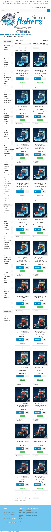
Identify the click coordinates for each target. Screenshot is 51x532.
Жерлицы (6, 85)
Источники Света (6, 118)
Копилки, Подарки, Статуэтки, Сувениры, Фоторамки (6, 136)
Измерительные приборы (7, 112)
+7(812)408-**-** (29, 34)
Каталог (2, 34)
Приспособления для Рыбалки (7, 271)
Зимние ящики (7, 109)
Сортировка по (18, 43)
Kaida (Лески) (7, 189)
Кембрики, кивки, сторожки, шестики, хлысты (6, 127)
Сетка (44, 44)
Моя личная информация (31, 515)
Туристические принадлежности (7, 304)
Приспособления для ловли (7, 268)
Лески (6, 179)
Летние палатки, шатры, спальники (7, 218)
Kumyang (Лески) (6, 196)
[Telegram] (22, 32)
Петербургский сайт (15, 531)
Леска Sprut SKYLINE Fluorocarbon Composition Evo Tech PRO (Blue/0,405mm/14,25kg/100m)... (40, 222)
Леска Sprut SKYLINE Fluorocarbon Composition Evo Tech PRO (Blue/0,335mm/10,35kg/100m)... (40, 184)
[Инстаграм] (29, 32)
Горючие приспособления (7, 76)
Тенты (5, 301)
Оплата (7, 34)
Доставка (12, 34)
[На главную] (4, 36)
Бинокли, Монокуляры (7, 56)
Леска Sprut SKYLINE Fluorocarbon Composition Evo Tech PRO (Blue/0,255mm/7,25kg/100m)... (22, 146)
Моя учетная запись (32, 508)
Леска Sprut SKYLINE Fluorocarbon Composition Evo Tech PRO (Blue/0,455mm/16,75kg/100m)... (22, 259)
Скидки (20, 510)
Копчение (6, 141)
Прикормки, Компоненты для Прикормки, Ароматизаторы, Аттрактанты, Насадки (7, 258)
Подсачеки (6, 242)
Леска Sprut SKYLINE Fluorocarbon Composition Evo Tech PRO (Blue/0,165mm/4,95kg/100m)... (22, 71)
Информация (7, 311)
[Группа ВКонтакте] (24, 32)
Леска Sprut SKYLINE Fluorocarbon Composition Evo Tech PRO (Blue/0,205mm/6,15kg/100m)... (22, 109)
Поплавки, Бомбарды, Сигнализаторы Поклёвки (7, 247)
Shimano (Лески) (6, 201)
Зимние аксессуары (6, 97)
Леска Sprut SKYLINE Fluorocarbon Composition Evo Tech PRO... (22, 296)
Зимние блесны (7, 100)
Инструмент (6, 115)
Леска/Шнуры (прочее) (7, 177)
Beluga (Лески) (8, 183)
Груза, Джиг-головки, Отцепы (6, 81)
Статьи (23, 34)
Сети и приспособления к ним (7, 284)
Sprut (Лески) (7, 204)
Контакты (17, 34)
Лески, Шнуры (7, 174)
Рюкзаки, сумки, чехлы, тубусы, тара (7, 276)
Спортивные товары (6, 298)
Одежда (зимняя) (6, 237)
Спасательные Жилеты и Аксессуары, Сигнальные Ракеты (7, 291)
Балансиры (6, 53)
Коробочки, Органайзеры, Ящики (7, 153)
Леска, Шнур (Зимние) (6, 171)
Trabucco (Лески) (6, 207)
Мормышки (6, 229)
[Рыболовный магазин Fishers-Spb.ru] (23, 19)
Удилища (6, 306)
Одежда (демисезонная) (7, 234)
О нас (6, 316)
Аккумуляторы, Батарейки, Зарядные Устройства (7, 48)
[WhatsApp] (17, 32)
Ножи (5, 231)
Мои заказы (28, 510)
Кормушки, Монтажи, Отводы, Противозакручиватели (8, 146)
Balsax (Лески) (8, 181)
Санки (5, 280)
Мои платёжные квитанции (31, 512)
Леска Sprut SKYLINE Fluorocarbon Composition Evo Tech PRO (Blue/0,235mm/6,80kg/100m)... (40, 109)
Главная (20, 518)
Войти (46, 7)
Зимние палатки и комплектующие (7, 104)
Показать (34, 43)
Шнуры (6, 214)
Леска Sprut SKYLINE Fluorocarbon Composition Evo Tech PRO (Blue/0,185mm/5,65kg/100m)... (40, 71)
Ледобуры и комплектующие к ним (7, 160)
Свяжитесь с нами (25, 7)
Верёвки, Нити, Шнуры (7, 59)
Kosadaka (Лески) (6, 192)
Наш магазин (7, 320)
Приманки (6, 265)
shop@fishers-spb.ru (24, 30)
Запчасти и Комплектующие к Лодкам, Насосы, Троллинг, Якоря (7, 91)
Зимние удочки (7, 107)
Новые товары (22, 512)
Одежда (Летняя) (7, 240)
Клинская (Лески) (6, 211)
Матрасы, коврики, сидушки (6, 223)
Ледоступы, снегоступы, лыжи (6, 166)
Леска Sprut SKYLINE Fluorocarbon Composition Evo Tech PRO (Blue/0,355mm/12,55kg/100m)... (22, 222)
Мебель (5, 227)
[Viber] (19, 32)
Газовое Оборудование (7, 73)
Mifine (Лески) (8, 198)
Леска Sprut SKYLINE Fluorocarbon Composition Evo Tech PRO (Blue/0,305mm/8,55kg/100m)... (22, 184)
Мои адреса (28, 513)
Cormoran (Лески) (6, 186)
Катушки (6, 121)
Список (47, 44)
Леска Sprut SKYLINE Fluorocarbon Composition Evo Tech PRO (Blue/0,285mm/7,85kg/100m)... (40, 146)
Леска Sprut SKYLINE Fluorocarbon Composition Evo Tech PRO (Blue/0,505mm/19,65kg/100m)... (40, 259)
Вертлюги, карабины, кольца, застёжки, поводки (6, 66)
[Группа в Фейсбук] (27, 32)
